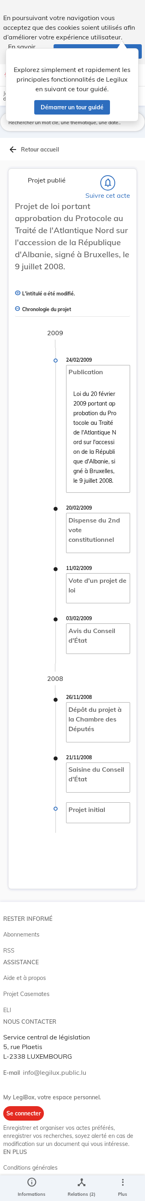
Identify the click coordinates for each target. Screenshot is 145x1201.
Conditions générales (30, 1167)
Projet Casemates (26, 994)
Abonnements (21, 934)
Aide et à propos (24, 978)
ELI (7, 1010)
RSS (8, 950)
